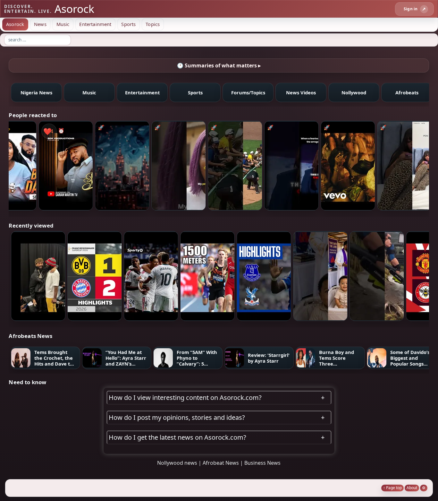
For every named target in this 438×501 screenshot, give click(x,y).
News (40, 24)
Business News (262, 462)
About (412, 487)
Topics (153, 24)
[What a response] (291, 165)
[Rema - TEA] (348, 165)
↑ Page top (392, 487)
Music (63, 24)
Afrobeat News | (223, 462)
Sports (128, 24)
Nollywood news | (180, 462)
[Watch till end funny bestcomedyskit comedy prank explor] (404, 165)
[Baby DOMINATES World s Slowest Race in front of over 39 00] (235, 165)
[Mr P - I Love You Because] (122, 165)
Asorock (15, 24)
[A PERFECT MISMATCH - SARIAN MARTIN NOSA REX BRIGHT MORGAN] (65, 165)
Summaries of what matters (217, 65)
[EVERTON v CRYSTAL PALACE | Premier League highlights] (264, 276)
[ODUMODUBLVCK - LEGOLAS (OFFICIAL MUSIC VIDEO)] (38, 276)
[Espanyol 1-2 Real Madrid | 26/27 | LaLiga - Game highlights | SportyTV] (151, 276)
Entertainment (95, 24)
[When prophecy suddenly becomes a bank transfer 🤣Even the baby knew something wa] (320, 276)
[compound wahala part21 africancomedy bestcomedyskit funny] (178, 165)
